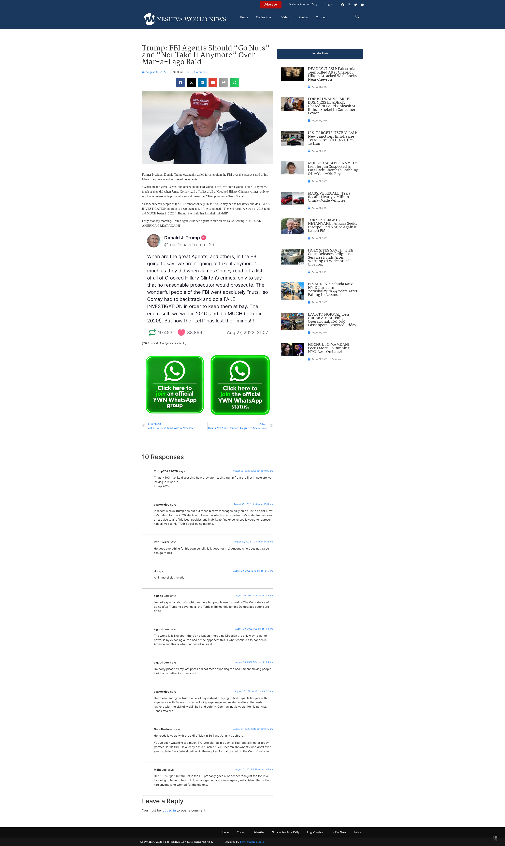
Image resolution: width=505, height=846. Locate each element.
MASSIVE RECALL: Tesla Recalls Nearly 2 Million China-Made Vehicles (329, 197)
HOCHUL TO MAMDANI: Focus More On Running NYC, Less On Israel (329, 348)
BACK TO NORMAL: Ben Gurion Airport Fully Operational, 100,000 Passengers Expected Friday (332, 320)
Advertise (258, 832)
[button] (357, 16)
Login (328, 4)
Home (244, 17)
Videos (286, 17)
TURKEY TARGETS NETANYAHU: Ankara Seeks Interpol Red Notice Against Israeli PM (332, 225)
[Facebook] (342, 4)
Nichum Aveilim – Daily (303, 4)
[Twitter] (355, 4)
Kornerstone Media (252, 841)
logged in (169, 810)
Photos (303, 17)
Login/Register (315, 832)
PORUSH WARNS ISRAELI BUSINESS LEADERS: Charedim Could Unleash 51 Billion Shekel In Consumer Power (331, 106)
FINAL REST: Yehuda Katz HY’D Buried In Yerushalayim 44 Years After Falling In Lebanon (332, 289)
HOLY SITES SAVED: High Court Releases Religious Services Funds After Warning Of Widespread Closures (330, 258)
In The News (339, 832)
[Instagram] (349, 4)
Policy (357, 832)
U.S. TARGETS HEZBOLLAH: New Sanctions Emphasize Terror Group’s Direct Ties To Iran (332, 138)
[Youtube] (362, 4)
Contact (321, 17)
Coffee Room (264, 17)
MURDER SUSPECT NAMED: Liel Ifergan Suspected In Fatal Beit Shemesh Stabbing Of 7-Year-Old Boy (333, 168)
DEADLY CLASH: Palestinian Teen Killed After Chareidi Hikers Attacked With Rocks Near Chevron (333, 74)
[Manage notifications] (496, 837)
